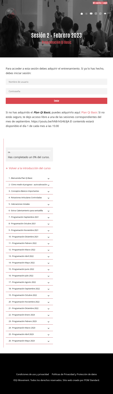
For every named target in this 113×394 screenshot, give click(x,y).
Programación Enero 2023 (22, 314)
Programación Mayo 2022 (22, 262)
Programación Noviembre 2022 (24, 301)
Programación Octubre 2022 (23, 295)
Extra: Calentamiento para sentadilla (26, 210)
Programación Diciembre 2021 (23, 236)
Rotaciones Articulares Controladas (25, 197)
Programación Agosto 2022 (22, 282)
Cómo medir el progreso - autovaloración (28, 184)
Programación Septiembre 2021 (24, 217)
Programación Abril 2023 (21, 334)
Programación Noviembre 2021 (23, 230)
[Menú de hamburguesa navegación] (86, 13)
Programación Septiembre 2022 (24, 288)
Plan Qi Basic (89, 112)
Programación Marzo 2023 (22, 327)
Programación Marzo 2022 (22, 249)
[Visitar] (91, 13)
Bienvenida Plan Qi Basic (20, 178)
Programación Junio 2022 (21, 269)
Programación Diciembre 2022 (23, 308)
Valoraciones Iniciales (19, 204)
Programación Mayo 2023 (22, 340)
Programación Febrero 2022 (22, 243)
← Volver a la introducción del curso (28, 168)
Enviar (56, 100)
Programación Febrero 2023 (22, 321)
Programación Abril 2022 (21, 256)
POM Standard (91, 380)
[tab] (29, 178)
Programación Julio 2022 (21, 275)
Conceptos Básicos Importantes (24, 191)
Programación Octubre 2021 (22, 223)
